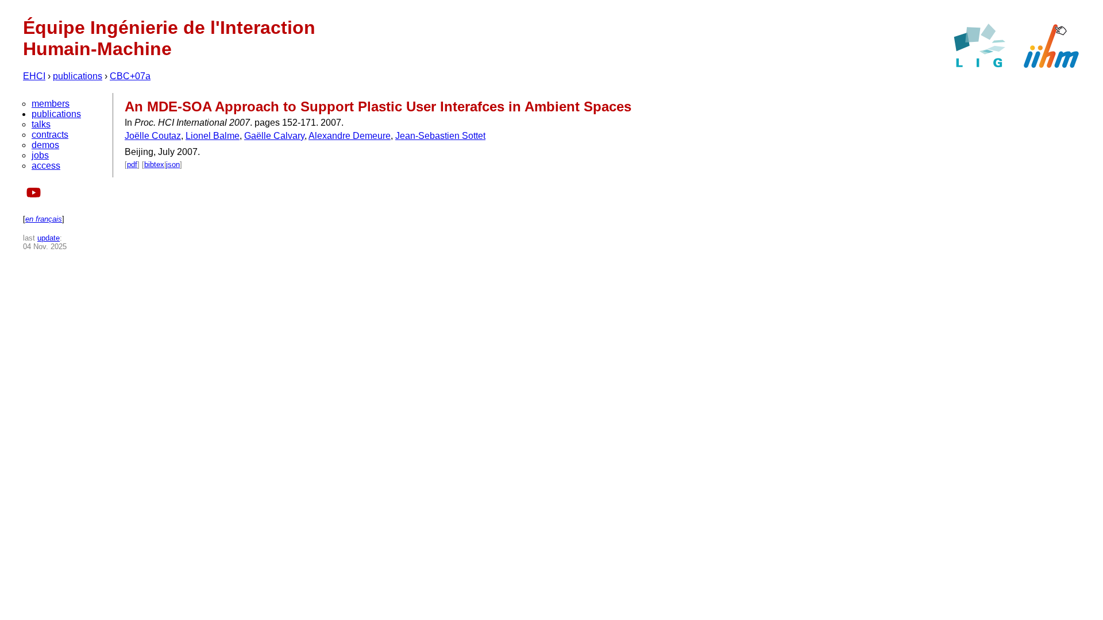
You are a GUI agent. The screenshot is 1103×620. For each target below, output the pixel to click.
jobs (40, 155)
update (48, 238)
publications (77, 76)
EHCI (34, 76)
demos (45, 145)
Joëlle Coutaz (153, 136)
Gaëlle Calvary (274, 136)
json (173, 164)
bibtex (154, 164)
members (51, 103)
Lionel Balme (213, 136)
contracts (50, 135)
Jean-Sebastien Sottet (440, 136)
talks (41, 124)
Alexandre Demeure (349, 136)
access (46, 165)
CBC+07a (130, 76)
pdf (132, 164)
